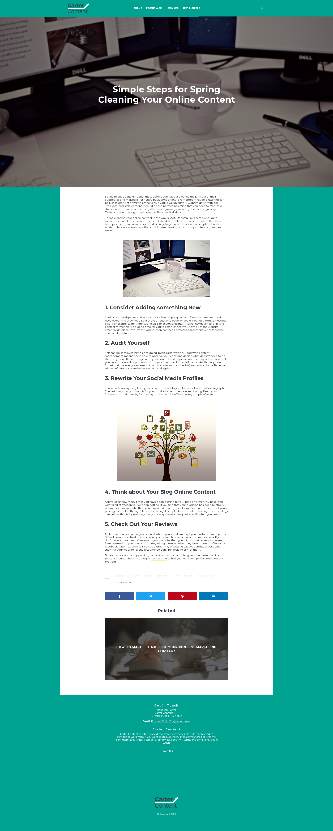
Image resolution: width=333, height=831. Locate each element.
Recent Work (154, 8)
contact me (159, 558)
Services (173, 8)
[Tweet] (150, 596)
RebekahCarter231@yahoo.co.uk (170, 721)
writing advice (124, 582)
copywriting (164, 576)
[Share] (119, 596)
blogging (121, 576)
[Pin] (182, 596)
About (138, 8)
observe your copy (164, 356)
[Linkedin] (262, 8)
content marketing (141, 576)
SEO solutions (206, 576)
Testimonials (191, 8)
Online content (184, 576)
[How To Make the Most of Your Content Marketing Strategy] (166, 649)
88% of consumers (117, 537)
